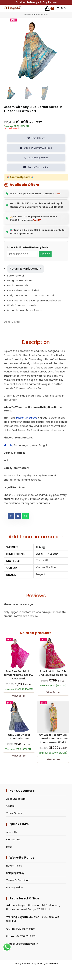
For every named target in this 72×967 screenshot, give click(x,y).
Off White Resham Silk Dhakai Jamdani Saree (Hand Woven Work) (53, 738)
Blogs (9, 847)
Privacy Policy (14, 887)
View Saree (19, 695)
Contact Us (13, 839)
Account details (16, 799)
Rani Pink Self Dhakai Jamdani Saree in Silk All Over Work (18, 675)
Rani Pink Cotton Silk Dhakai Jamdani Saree (53, 673)
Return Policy (14, 865)
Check (45, 254)
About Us (11, 832)
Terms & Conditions (18, 880)
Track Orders (14, 813)
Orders (10, 806)
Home (27, 14)
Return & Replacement (25, 269)
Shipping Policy (15, 873)
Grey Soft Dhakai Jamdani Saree (19, 736)
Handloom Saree (39, 14)
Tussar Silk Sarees (26, 417)
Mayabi (8, 445)
